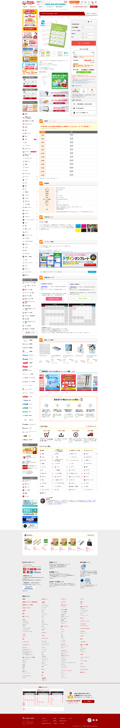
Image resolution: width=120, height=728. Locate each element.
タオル (23, 619)
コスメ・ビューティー (85, 657)
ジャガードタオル (25, 629)
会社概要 (54, 718)
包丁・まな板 (63, 618)
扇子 (23, 638)
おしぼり (24, 677)
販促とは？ (30, 468)
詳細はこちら (24, 590)
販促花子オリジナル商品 (27, 604)
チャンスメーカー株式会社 (61, 500)
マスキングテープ (45, 624)
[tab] (66, 392)
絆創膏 (23, 666)
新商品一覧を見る (91, 535)
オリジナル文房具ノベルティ (51, 9)
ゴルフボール (83, 641)
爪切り (23, 667)
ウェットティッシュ (26, 659)
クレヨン (43, 612)
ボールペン (48, 4)
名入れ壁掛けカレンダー (26, 652)
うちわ (53, 4)
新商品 (23, 599)
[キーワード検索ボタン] (65, 2)
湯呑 (62, 636)
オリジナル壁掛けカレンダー (27, 654)
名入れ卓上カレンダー (26, 649)
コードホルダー (64, 666)
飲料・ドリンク (25, 616)
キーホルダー (82, 608)
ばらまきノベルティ (26, 607)
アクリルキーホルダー (84, 610)
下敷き (43, 629)
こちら (52, 128)
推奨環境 (54, 720)
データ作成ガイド (46, 247)
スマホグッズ (64, 650)
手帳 (42, 621)
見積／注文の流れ (59, 6)
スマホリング (63, 660)
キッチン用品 (64, 609)
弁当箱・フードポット (65, 616)
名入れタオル (24, 621)
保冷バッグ (44, 663)
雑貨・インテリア (84, 606)
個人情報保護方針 (63, 718)
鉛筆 (42, 610)
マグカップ (63, 599)
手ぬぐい (24, 626)
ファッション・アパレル (66, 670)
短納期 (77, 409)
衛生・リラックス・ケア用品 (28, 657)
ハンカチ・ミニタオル (26, 628)
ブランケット (83, 666)
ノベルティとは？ (31, 465)
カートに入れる (85, 43)
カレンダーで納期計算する (84, 72)
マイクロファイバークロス (27, 631)
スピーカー (63, 664)
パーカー (62, 675)
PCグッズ (63, 644)
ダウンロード (92, 271)
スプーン (62, 629)
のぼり (81, 646)
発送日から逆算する (83, 298)
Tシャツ (62, 672)
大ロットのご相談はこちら (82, 112)
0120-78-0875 (79, 7)
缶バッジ (82, 613)
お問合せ (94, 6)
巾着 (42, 654)
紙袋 (42, 666)
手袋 (81, 602)
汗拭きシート (44, 599)
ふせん (43, 635)
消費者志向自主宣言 (63, 720)
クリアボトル (63, 606)
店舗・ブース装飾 (84, 644)
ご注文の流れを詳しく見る (91, 426)
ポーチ (43, 652)
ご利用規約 (55, 723)
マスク (23, 669)
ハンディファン (25, 641)
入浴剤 (23, 664)
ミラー (81, 659)
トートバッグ (44, 649)
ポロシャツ (63, 674)
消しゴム (43, 622)
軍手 (81, 603)
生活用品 (44, 678)
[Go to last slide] (94, 392)
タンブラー (63, 602)
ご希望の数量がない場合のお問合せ (84, 104)
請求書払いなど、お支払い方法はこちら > (83, 66)
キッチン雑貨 (63, 613)
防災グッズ (82, 672)
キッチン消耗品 (64, 611)
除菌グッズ (24, 671)
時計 (81, 638)
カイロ (81, 663)
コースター (63, 623)
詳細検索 (38, 1)
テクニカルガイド (49, 6)
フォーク (62, 631)
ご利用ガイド (40, 6)
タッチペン (63, 657)
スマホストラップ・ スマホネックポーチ (68, 662)
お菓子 (57, 4)
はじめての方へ (32, 6)
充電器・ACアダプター (65, 655)
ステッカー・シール (84, 615)
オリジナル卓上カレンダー (27, 651)
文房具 (43, 602)
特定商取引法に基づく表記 (46, 723)
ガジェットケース (64, 667)
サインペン (44, 609)
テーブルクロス (83, 648)
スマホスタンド (64, 659)
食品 (23, 613)
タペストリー (82, 651)
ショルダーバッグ (45, 659)
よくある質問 (62, 723)
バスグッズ (24, 662)
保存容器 (62, 614)
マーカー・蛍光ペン (45, 605)
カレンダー (24, 647)
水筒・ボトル (64, 604)
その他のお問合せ (80, 108)
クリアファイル (62, 4)
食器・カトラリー (64, 621)
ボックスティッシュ (45, 644)
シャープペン (44, 607)
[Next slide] (96, 392)
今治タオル (24, 624)
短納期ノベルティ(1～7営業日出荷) (29, 602)
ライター (82, 636)
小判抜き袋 (44, 656)
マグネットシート (83, 633)
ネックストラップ (84, 669)
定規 (42, 626)
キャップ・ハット (64, 677)
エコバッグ (44, 651)
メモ (42, 617)
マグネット (82, 631)
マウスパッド (63, 647)
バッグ (43, 647)
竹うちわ (24, 636)
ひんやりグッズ (25, 644)
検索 (30, 86)
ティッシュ (44, 641)
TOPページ (41, 9)
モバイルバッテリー (64, 652)
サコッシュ (44, 661)
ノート (43, 619)
